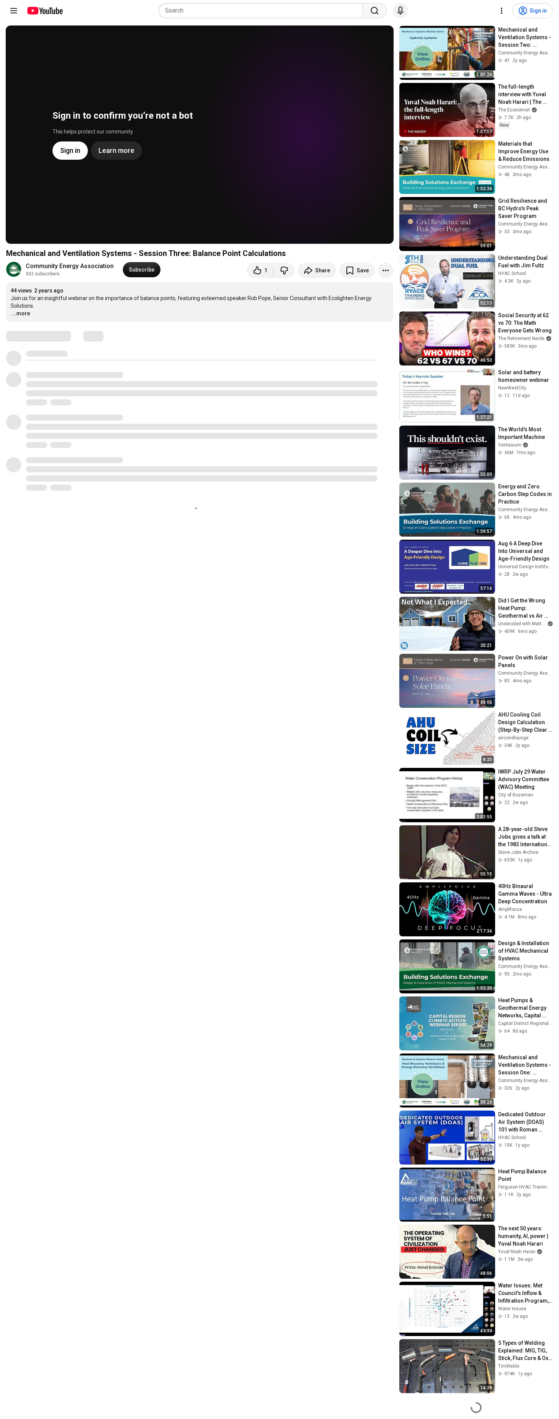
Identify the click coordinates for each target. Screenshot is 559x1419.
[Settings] (501, 10)
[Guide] (13, 10)
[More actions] (385, 270)
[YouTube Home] (44, 10)
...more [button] (21, 313)
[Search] (374, 10)
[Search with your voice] (400, 10)
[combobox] (263, 10)
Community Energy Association (70, 266)
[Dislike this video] (284, 270)
